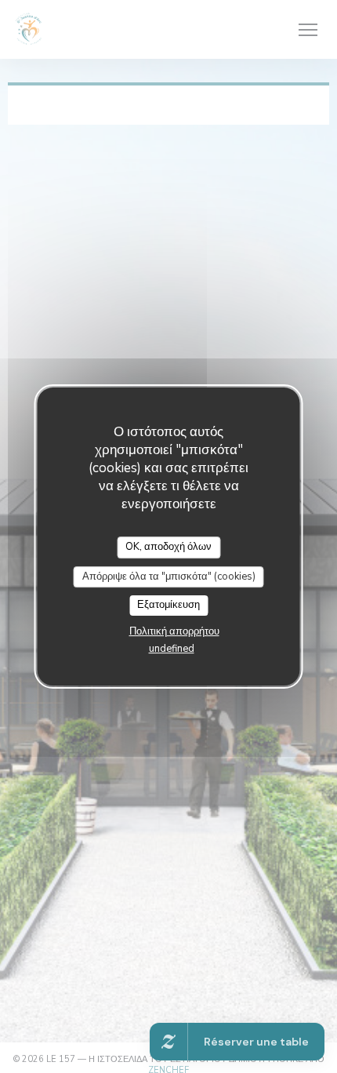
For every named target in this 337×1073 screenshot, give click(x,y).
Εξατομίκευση (168, 605)
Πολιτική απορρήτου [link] (174, 631)
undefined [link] (171, 649)
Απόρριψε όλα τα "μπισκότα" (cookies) (168, 576)
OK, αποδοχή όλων (168, 547)
